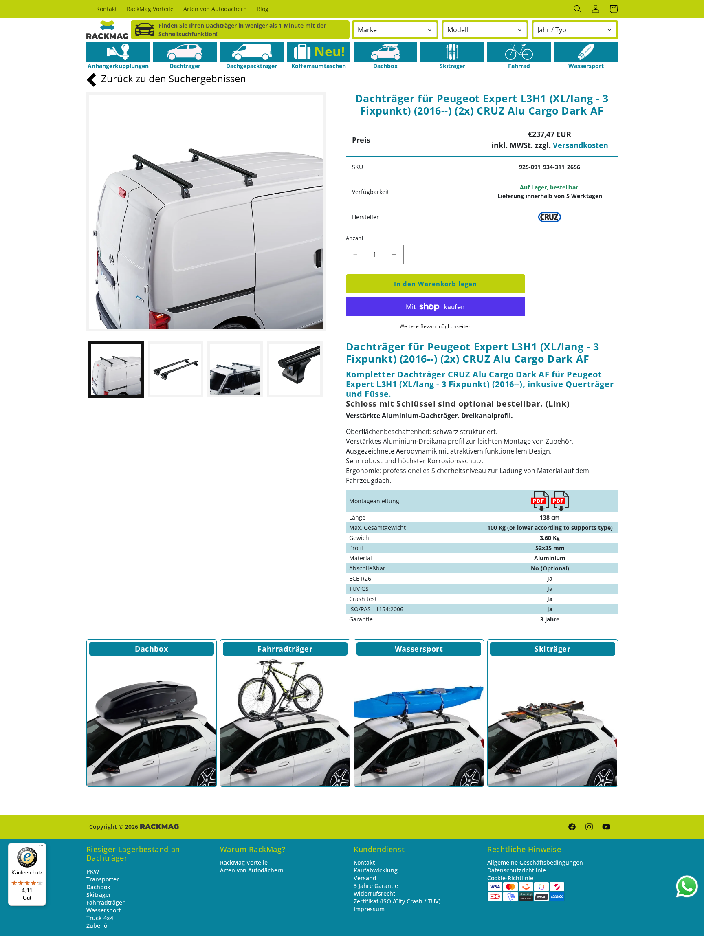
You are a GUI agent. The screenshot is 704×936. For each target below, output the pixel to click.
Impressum (369, 909)
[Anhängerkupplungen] (118, 52)
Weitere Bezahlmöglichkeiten (436, 326)
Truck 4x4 (99, 918)
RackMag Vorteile (244, 862)
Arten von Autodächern (252, 870)
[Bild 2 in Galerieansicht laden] (175, 369)
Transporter (102, 879)
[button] (578, 9)
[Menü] (41, 847)
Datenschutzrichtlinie (516, 870)
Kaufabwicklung (376, 870)
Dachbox (151, 649)
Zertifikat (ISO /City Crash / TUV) (397, 901)
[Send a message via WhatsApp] (687, 886)
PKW (92, 871)
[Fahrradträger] (285, 721)
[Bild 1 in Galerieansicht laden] (116, 369)
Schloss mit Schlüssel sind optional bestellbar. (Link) (458, 403)
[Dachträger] (185, 52)
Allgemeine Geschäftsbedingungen (535, 862)
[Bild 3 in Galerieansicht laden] (235, 369)
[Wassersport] (586, 52)
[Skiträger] (452, 52)
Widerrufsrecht (374, 893)
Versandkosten (580, 145)
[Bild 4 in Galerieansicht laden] (294, 369)
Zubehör (98, 925)
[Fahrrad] (519, 52)
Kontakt (364, 862)
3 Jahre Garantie (376, 886)
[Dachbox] (385, 52)
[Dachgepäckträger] (252, 52)
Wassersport (419, 649)
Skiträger (552, 649)
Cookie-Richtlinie (510, 878)
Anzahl (354, 238)
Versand (365, 878)
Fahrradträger (284, 649)
